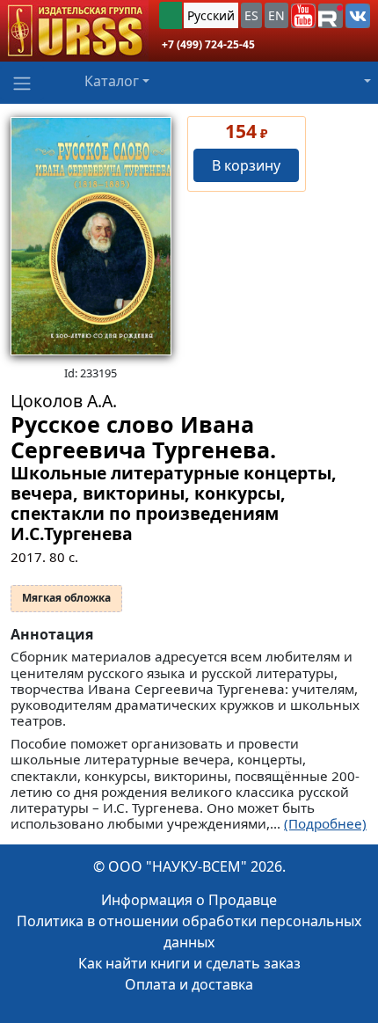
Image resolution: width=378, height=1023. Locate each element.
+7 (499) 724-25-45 (208, 44)
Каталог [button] (111, 81)
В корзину (246, 165)
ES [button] (251, 15)
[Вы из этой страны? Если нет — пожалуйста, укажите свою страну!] (170, 15)
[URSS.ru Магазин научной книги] (74, 31)
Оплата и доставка (189, 984)
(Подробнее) (325, 823)
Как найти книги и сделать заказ (189, 963)
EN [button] (276, 15)
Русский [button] (211, 15)
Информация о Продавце (189, 900)
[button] (303, 16)
